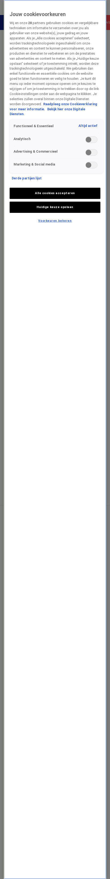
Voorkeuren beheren (55, 220)
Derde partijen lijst (27, 178)
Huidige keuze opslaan (55, 207)
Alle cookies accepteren (55, 193)
